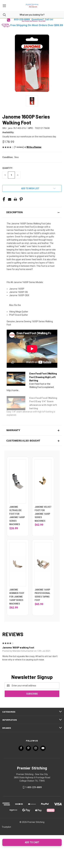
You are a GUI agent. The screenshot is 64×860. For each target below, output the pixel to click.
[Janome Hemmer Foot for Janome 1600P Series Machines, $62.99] (17, 564)
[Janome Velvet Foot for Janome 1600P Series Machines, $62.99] (43, 481)
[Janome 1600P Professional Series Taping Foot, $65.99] (43, 564)
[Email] (9, 199)
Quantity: (7, 168)
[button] (32, 20)
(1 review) (19, 147)
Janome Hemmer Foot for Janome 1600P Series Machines (16, 596)
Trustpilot (6, 827)
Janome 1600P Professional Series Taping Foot (42, 595)
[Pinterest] (21, 199)
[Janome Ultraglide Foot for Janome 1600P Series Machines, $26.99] (17, 481)
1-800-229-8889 (33, 787)
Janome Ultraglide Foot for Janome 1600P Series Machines (17, 515)
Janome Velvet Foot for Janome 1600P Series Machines (43, 513)
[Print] (15, 199)
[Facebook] (3, 199)
